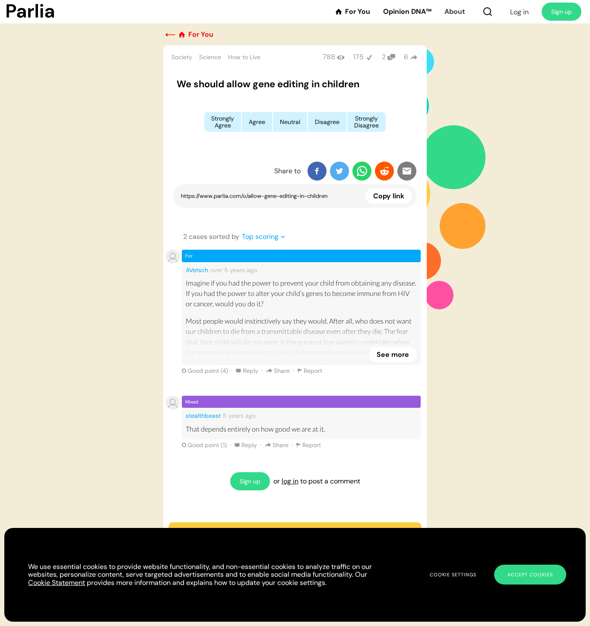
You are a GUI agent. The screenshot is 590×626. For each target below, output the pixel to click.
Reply (250, 371)
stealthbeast (203, 415)
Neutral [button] (290, 122)
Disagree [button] (327, 122)
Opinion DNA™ (407, 12)
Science (210, 57)
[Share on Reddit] (384, 171)
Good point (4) (207, 371)
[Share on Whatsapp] (361, 171)
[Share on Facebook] (317, 171)
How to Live (244, 57)
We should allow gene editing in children (268, 84)
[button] (487, 11)
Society (181, 57)
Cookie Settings (453, 575)
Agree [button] (257, 122)
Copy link (388, 195)
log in (290, 481)
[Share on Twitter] (339, 171)
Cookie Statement (56, 582)
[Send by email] (406, 171)
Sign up (561, 12)
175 (358, 56)
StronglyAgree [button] (222, 121)
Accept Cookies (530, 575)
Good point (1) (207, 445)
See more (393, 354)
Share (282, 371)
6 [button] (406, 56)
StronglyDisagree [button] (366, 121)
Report (313, 371)
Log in (519, 11)
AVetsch (197, 270)
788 (329, 56)
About (454, 12)
